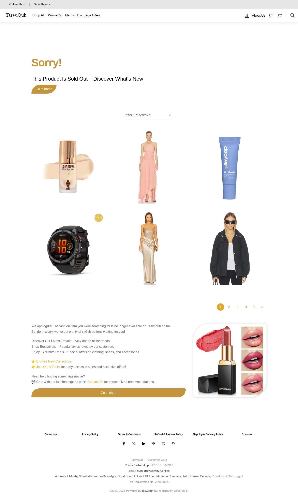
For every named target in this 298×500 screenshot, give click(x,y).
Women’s (55, 15)
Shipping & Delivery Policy (208, 434)
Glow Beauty (42, 4)
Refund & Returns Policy (168, 434)
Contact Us (95, 382)
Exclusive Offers (89, 15)
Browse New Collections (54, 361)
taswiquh (147, 490)
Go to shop (108, 392)
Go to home (44, 89)
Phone (129, 465)
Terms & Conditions (129, 434)
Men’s (69, 15)
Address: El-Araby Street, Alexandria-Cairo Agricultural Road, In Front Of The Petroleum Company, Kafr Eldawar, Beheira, (133, 476)
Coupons (247, 434)
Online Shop (17, 4)
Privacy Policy (90, 434)
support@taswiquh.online (153, 470)
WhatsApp (142, 465)
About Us (258, 15)
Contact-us (51, 434)
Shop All (38, 15)
